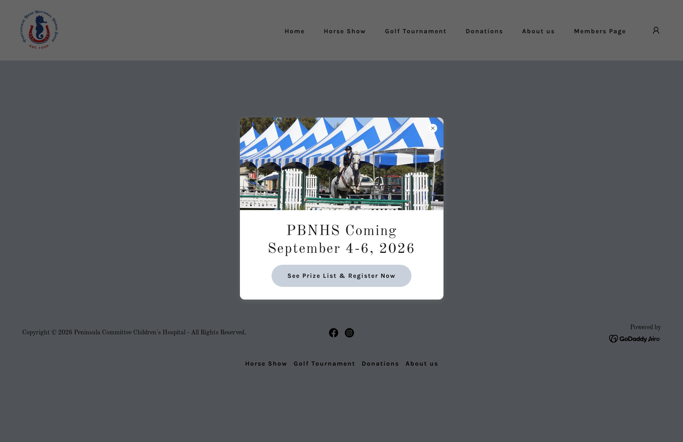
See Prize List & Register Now (341, 275)
